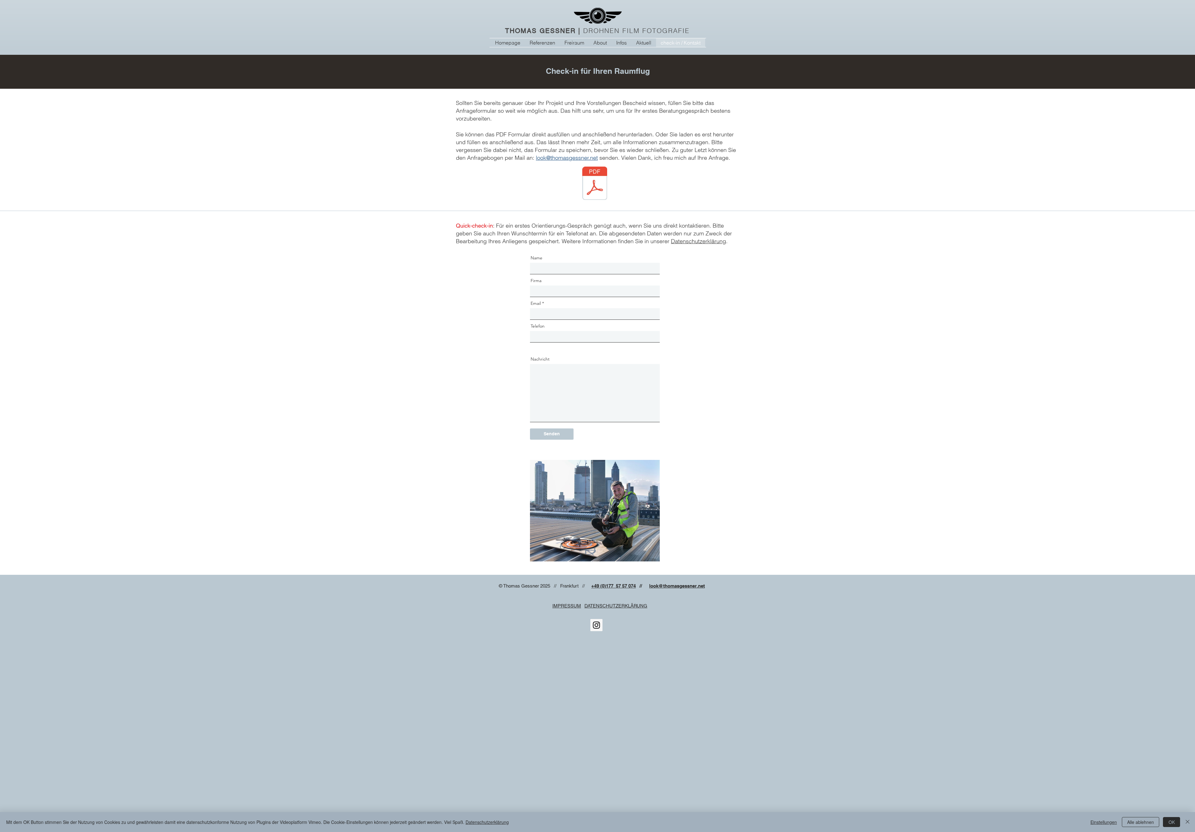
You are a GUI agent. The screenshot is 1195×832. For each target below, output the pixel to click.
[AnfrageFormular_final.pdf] (595, 184)
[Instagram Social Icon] (596, 625)
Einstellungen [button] (1103, 822)
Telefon (538, 326)
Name (536, 258)
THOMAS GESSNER (540, 31)
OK (1172, 822)
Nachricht (540, 359)
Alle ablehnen (1140, 822)
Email (536, 303)
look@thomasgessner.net (567, 157)
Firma (536, 280)
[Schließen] (1187, 822)
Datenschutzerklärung (698, 241)
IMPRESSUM (566, 605)
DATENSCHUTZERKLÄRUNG (615, 605)
